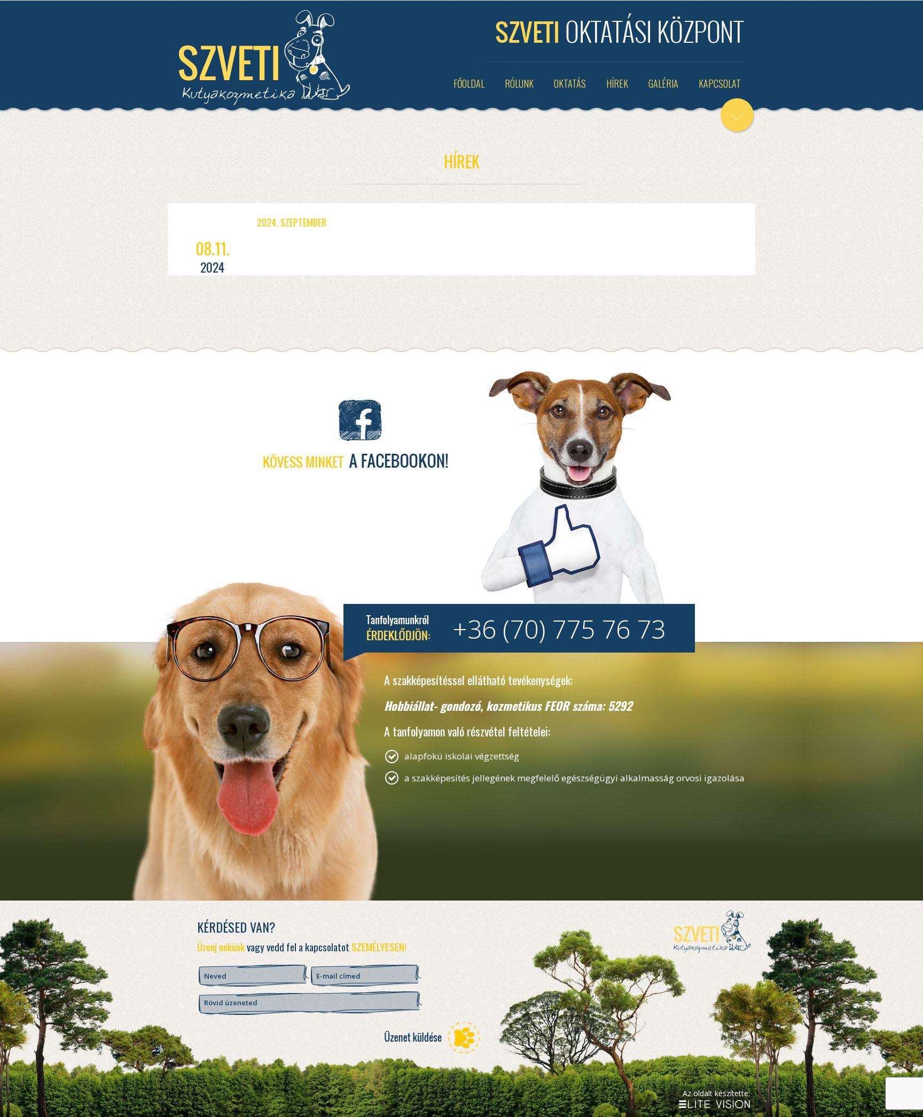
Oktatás (570, 83)
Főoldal (468, 83)
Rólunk (519, 83)
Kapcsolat (720, 83)
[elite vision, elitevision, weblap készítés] (714, 1104)
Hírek (617, 83)
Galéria (663, 83)
